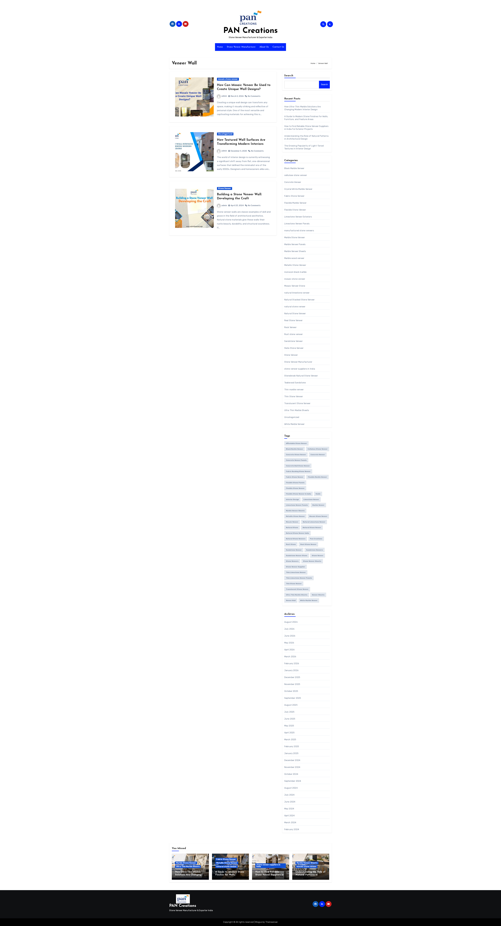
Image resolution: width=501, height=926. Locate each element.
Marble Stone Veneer (294, 237)
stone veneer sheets (312, 561)
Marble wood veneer (294, 258)
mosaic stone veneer (228, 79)
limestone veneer (311, 499)
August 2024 (291, 788)
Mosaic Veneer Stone (294, 286)
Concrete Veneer (292, 182)
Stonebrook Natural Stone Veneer (301, 375)
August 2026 (291, 622)
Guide (318, 494)
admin (224, 96)
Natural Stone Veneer (295, 313)
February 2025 (291, 746)
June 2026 (289, 636)
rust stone (291, 544)
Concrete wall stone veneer (298, 466)
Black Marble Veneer (294, 168)
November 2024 (292, 767)
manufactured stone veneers (299, 230)
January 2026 (291, 670)
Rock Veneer (290, 327)
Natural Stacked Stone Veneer (299, 299)
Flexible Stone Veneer (295, 210)
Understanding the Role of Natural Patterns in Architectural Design (310, 875)
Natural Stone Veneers (295, 539)
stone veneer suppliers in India (299, 369)
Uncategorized (225, 134)
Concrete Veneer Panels (296, 460)
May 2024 (289, 808)
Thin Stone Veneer (293, 396)
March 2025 (290, 739)
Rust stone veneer (293, 334)
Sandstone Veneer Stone (296, 555)
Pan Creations (316, 539)
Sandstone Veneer (293, 341)
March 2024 (290, 822)
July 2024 (289, 795)
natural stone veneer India (297, 533)
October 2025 (291, 691)
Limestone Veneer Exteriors (298, 216)
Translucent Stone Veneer (297, 403)
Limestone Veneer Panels (297, 223)
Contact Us (278, 47)
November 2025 (292, 684)
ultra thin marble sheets (296, 595)
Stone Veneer (224, 188)
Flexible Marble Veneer (295, 203)
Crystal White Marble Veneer (298, 189)
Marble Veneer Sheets (295, 251)
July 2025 (289, 712)
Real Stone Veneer (293, 320)
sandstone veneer (294, 550)
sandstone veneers (314, 550)
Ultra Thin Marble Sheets (296, 410)
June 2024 (289, 802)
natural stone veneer (294, 306)
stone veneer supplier (295, 567)
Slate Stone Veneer (294, 348)
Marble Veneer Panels (295, 244)
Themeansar (271, 922)
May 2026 (289, 643)
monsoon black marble (295, 272)
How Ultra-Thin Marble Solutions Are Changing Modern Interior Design (188, 875)
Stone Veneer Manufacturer (241, 47)
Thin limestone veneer (296, 572)
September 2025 (292, 698)
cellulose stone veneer (295, 175)
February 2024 (291, 829)
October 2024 (291, 774)
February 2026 (291, 663)
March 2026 (290, 656)
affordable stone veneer (296, 443)
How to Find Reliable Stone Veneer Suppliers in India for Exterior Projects (270, 875)
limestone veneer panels (297, 505)
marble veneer (318, 505)
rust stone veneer (308, 544)
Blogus (258, 922)
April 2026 (289, 649)
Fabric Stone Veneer (294, 196)
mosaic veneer (292, 522)
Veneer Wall (291, 600)
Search (288, 75)
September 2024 (292, 781)
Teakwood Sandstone (295, 382)
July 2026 (289, 629)
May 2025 (289, 725)
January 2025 (291, 753)
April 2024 (289, 815)
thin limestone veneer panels (299, 578)
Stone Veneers (292, 561)
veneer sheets (318, 595)
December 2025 (292, 677)
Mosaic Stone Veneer (318, 516)
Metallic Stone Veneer (295, 265)
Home (220, 47)
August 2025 (290, 705)
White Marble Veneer (294, 424)
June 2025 (289, 719)
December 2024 (292, 760)
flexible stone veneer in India (298, 494)
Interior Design (292, 499)
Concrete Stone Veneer (296, 454)
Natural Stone (292, 527)
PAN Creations (250, 31)
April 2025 (289, 732)
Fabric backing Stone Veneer (298, 471)
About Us (264, 47)
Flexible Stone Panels (295, 483)
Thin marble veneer (294, 389)
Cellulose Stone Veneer (317, 449)
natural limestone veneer (297, 293)
